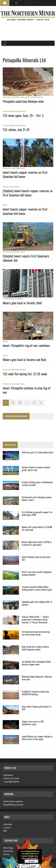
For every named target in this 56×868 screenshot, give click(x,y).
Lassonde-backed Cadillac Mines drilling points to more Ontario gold (37, 588)
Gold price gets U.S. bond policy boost (37, 452)
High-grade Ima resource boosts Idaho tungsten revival (35, 648)
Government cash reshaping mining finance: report (36, 499)
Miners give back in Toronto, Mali (22, 302)
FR (52, 3)
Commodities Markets (13, 299)
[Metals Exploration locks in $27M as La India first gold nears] (11, 547)
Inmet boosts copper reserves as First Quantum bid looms (25, 174)
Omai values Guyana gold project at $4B (36, 708)
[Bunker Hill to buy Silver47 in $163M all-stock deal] (11, 532)
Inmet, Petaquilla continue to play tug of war (26, 390)
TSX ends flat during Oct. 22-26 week (25, 373)
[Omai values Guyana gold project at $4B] (11, 712)
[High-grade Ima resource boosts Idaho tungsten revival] (11, 652)
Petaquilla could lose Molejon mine (23, 101)
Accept (31, 861)
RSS (5, 830)
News (5, 205)
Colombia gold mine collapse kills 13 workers (37, 603)
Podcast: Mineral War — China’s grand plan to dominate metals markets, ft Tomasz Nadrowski (35, 619)
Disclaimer (8, 775)
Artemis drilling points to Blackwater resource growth (37, 484)
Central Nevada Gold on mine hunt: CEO (36, 558)
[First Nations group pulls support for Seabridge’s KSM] (11, 518)
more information (32, 858)
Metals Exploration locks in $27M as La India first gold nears (37, 543)
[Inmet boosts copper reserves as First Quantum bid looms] (29, 165)
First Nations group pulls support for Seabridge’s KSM (37, 514)
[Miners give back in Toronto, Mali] (29, 295)
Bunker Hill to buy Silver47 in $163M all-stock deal (37, 528)
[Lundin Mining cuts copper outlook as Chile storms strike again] (11, 742)
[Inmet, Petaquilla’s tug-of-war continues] (29, 338)
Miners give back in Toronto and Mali (24, 359)
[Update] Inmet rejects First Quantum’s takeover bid (26, 258)
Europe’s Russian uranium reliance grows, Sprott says (36, 469)
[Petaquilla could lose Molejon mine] (29, 94)
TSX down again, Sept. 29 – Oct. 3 (23, 115)
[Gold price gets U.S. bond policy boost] (11, 458)
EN (49, 3)
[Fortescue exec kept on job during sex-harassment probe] (11, 637)
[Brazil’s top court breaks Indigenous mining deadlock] (11, 577)
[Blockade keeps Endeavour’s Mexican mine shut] (11, 682)
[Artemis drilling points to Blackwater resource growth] (11, 488)
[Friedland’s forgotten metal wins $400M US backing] (11, 697)
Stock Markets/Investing (14, 111)
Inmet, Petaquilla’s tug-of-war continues (26, 345)
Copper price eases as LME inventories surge (33, 723)
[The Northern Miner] (28, 15)
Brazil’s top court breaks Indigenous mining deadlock (37, 573)
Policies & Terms (11, 778)
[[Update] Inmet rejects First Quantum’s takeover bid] (29, 248)
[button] (4, 3)
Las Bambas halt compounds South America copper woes (36, 663)
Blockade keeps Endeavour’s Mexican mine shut (37, 678)
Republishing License (13, 804)
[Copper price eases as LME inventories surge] (11, 727)
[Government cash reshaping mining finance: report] (11, 503)
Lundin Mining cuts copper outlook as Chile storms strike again (37, 738)
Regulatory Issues (34, 97)
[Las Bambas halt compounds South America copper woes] (11, 667)
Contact (7, 827)
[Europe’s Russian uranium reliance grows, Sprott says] (11, 473)
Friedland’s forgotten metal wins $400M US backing (35, 693)
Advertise (7, 824)
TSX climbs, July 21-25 (16, 129)
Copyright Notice (11, 781)
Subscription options (13, 801)
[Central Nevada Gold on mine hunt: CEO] (11, 562)
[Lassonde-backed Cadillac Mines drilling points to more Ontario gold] (11, 592)
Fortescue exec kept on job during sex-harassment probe (36, 633)
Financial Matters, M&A (14, 97)
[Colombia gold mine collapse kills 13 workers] (11, 607)
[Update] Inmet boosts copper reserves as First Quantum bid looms (28, 192)
